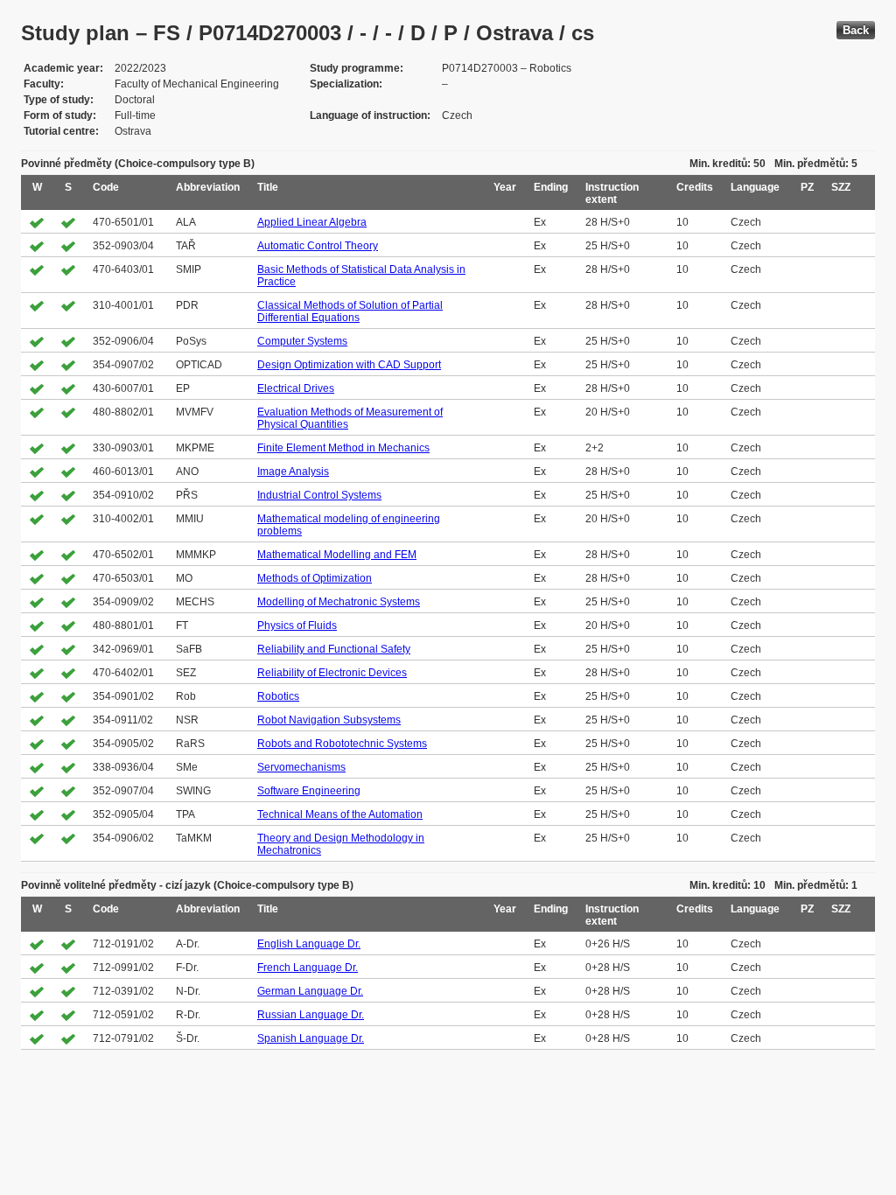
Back (856, 30)
